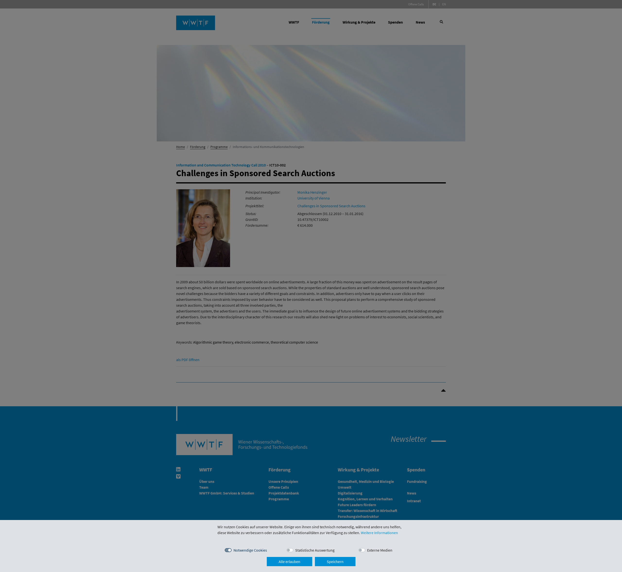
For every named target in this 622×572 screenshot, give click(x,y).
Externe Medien (379, 550)
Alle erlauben (289, 561)
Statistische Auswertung (315, 550)
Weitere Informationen (379, 532)
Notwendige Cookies (250, 550)
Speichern (335, 561)
